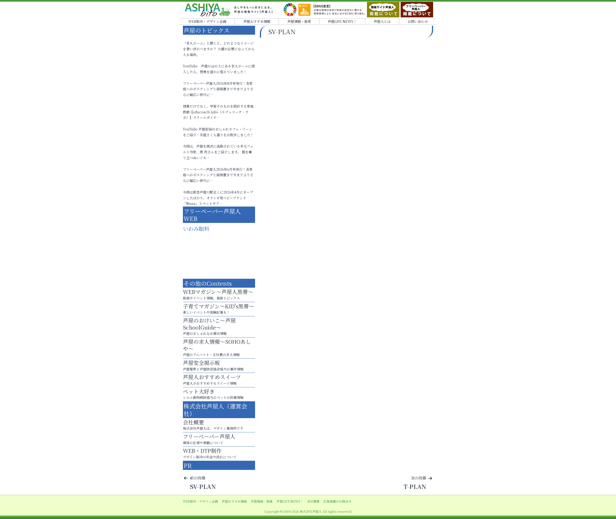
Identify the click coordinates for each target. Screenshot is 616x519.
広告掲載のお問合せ (337, 501)
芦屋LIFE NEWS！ (342, 21)
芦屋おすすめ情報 (256, 21)
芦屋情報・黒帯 (299, 21)
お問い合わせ (418, 21)
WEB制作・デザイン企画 (207, 21)
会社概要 (313, 501)
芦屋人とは (382, 21)
